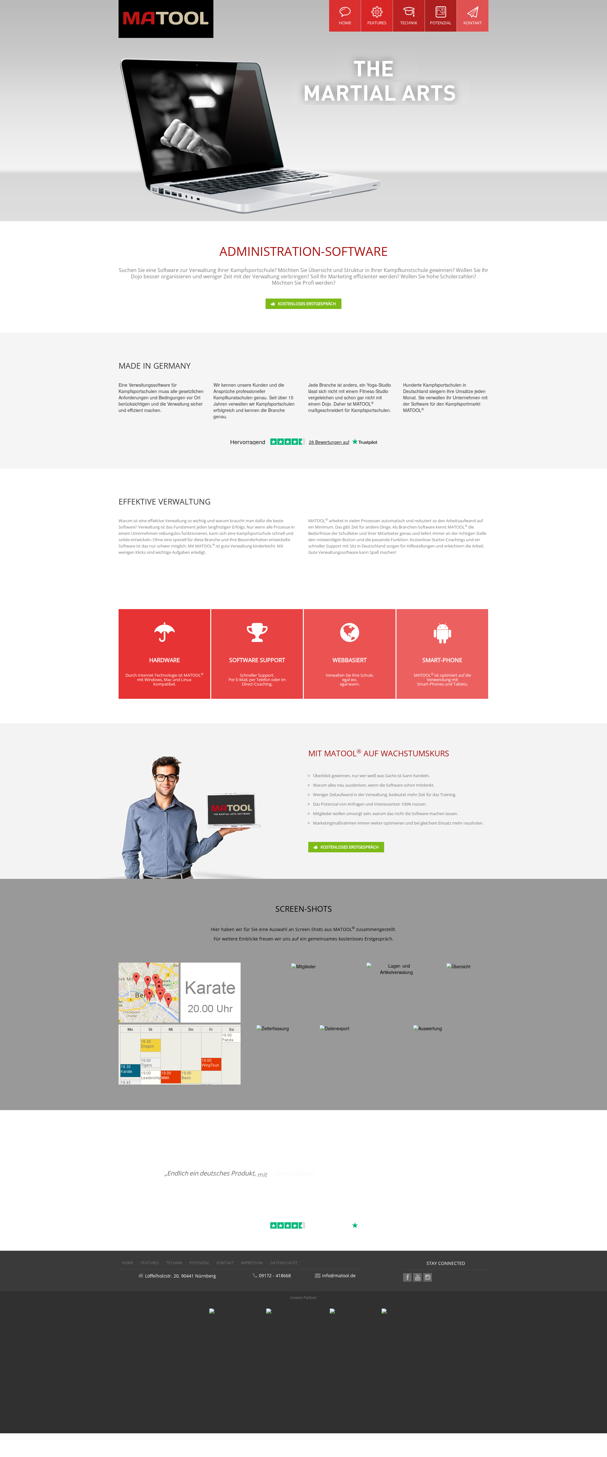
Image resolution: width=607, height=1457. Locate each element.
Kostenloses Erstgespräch (307, 303)
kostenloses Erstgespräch (365, 939)
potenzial (199, 1263)
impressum (252, 1263)
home (127, 1263)
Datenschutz (283, 1263)
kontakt (225, 1263)
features (150, 1263)
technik (174, 1263)
